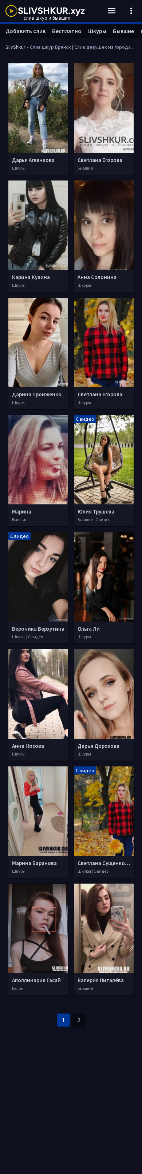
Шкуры (97, 31)
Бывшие (123, 31)
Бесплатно (67, 31)
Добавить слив (25, 31)
